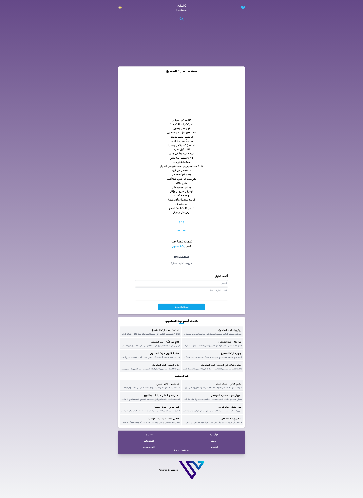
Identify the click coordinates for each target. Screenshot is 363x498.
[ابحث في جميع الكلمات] (181, 19)
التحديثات (149, 440)
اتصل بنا (149, 434)
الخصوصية (149, 447)
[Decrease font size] (184, 230)
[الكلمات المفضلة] (243, 7)
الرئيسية (214, 434)
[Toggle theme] (120, 7)
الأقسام (214, 447)
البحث (214, 440)
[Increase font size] (179, 230)
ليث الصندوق (178, 246)
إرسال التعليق (181, 307)
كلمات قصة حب (181, 241)
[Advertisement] (181, 44)
